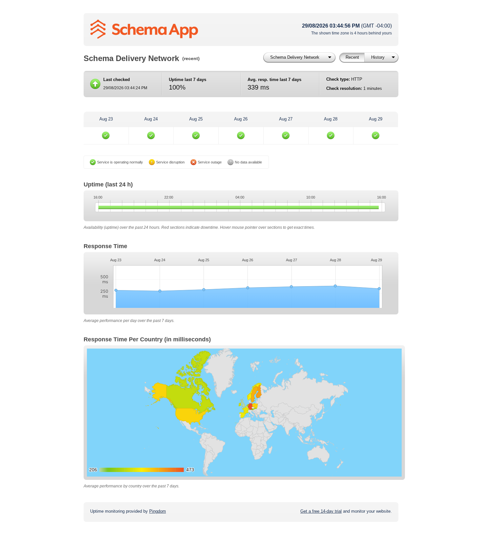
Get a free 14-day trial (321, 511)
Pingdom (157, 511)
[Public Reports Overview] (172, 29)
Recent (352, 57)
